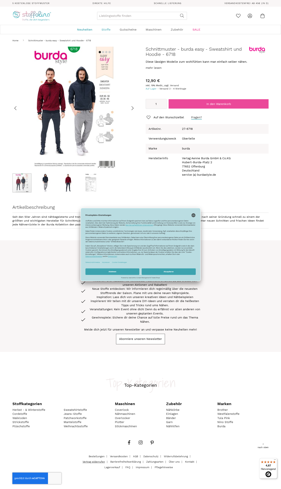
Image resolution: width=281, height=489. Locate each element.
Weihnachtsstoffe (76, 426)
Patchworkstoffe (75, 418)
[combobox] (142, 16)
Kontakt (189, 461)
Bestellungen (97, 456)
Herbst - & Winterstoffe (28, 410)
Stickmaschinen (126, 426)
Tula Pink (223, 418)
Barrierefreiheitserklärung (125, 461)
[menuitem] (86, 29)
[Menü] (275, 460)
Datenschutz (150, 456)
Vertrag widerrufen (94, 461)
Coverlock (122, 410)
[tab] (140, 29)
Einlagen (172, 414)
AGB (135, 456)
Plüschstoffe (21, 426)
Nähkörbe (172, 410)
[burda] (257, 52)
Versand (174, 85)
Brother (222, 410)
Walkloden (19, 418)
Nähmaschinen (125, 414)
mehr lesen (154, 68)
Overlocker (122, 418)
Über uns (174, 461)
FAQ (127, 467)
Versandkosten (119, 456)
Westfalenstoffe (228, 414)
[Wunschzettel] (238, 15)
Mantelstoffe (72, 422)
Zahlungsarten (154, 461)
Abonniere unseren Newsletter (140, 339)
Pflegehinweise (164, 467)
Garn (169, 422)
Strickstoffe (20, 422)
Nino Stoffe (225, 422)
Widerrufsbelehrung (176, 456)
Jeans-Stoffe (73, 414)
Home (15, 40)
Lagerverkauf (112, 467)
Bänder (171, 418)
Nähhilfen (172, 426)
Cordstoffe (19, 414)
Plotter (119, 422)
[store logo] (31, 15)
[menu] (140, 29)
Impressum (142, 467)
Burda (221, 426)
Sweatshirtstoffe (75, 410)
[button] (20, 108)
